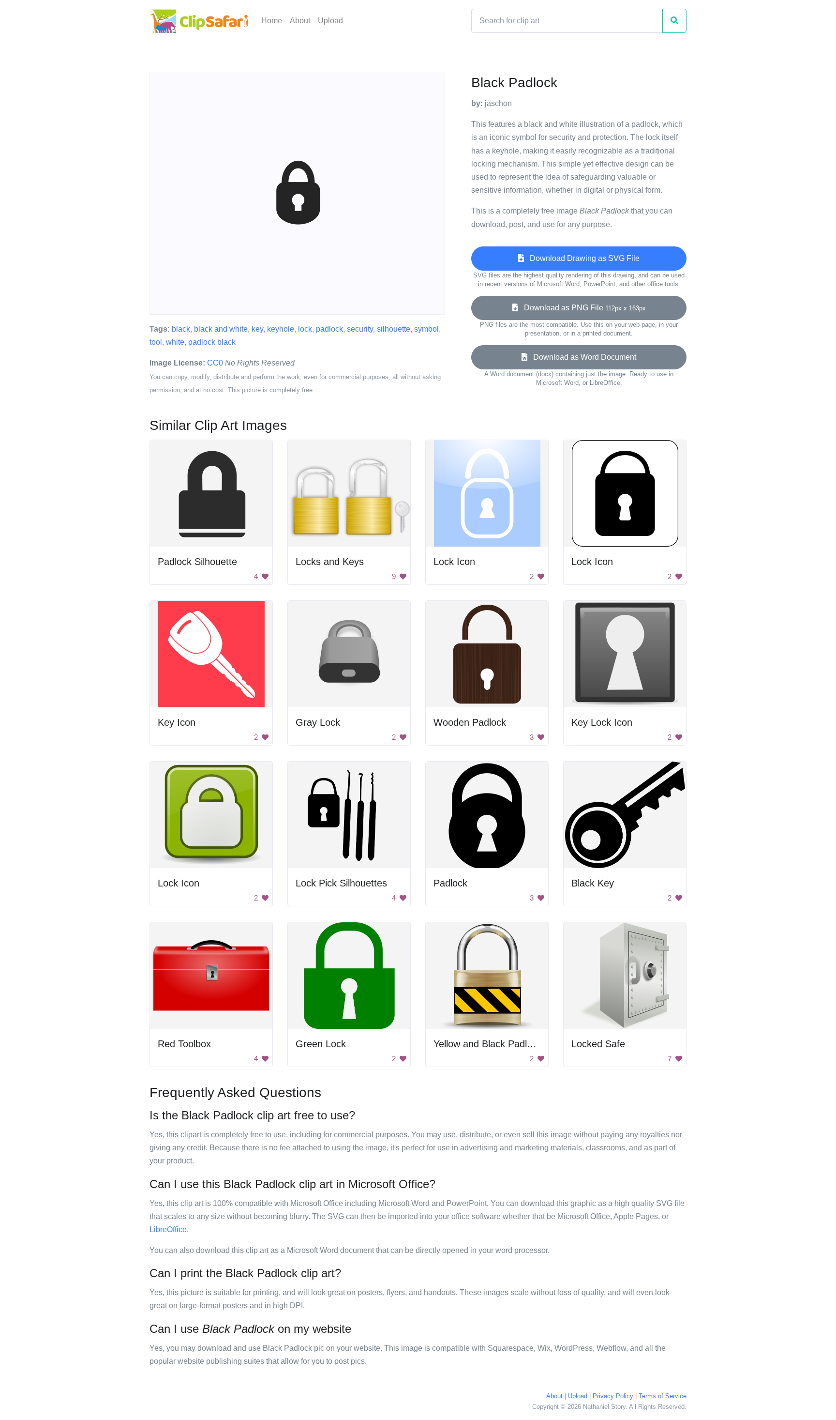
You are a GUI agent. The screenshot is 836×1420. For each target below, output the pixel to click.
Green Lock (321, 1043)
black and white (221, 329)
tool (155, 342)
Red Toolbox (184, 1043)
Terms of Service (663, 1396)
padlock (329, 329)
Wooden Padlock (469, 722)
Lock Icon (454, 561)
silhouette (393, 329)
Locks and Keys (330, 561)
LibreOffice (168, 1229)
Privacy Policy (613, 1396)
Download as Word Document (581, 357)
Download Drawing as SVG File (582, 258)
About (300, 20)
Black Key (592, 883)
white (175, 342)
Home (271, 20)
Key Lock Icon (601, 722)
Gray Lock (318, 722)
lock (305, 329)
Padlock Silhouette (197, 561)
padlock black (212, 342)
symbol (426, 329)
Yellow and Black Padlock (487, 1043)
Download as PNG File (582, 308)
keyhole (280, 329)
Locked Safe (598, 1043)
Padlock (450, 883)
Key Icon (176, 722)
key (257, 329)
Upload (330, 20)
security (360, 329)
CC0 (215, 363)
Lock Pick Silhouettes (341, 883)
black (181, 329)
